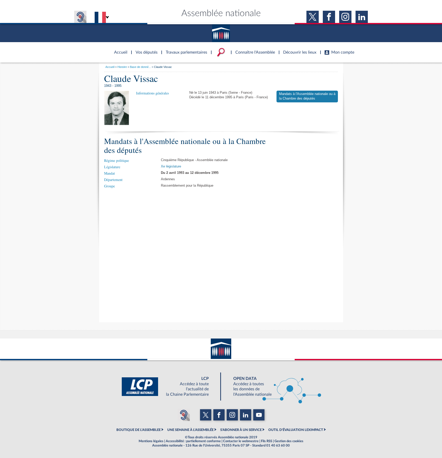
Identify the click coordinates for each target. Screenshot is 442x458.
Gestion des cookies (288, 441)
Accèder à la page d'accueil (119, 49)
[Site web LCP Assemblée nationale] (169, 386)
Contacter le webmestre (241, 441)
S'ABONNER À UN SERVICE (241, 429)
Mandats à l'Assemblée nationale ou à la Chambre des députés (307, 96)
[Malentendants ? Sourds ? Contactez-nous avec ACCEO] (80, 17)
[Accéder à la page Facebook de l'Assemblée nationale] (329, 17)
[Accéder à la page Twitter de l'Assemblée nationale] (312, 17)
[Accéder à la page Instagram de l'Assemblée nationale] (345, 17)
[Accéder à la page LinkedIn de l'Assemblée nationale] (362, 17)
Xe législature (171, 166)
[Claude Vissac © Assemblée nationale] (116, 108)
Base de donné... (140, 66)
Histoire (122, 66)
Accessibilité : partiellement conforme (193, 441)
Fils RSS (266, 441)
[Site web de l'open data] (272, 386)
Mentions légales (151, 441)
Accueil (109, 66)
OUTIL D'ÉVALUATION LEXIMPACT (295, 429)
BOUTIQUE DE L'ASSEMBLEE (138, 429)
